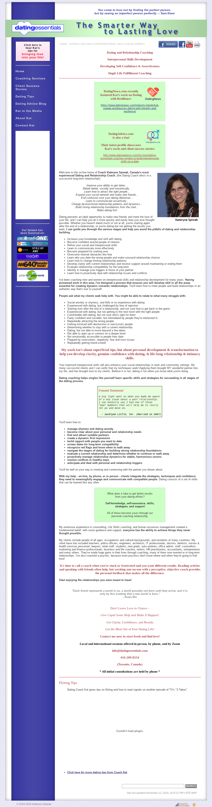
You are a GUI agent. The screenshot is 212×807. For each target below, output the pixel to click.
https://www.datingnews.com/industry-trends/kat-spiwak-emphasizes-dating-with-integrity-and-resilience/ (130, 108)
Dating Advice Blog (31, 103)
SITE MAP (191, 792)
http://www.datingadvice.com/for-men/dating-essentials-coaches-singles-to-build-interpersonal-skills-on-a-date (129, 158)
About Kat (24, 118)
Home (20, 71)
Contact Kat (25, 125)
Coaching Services (31, 78)
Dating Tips (25, 96)
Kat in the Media (29, 111)
